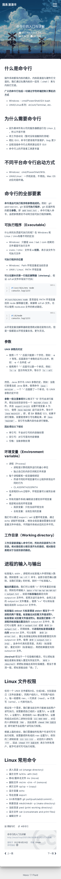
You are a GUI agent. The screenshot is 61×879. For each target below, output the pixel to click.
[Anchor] (2, 68)
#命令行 (24, 826)
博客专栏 (11, 826)
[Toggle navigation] (55, 5)
